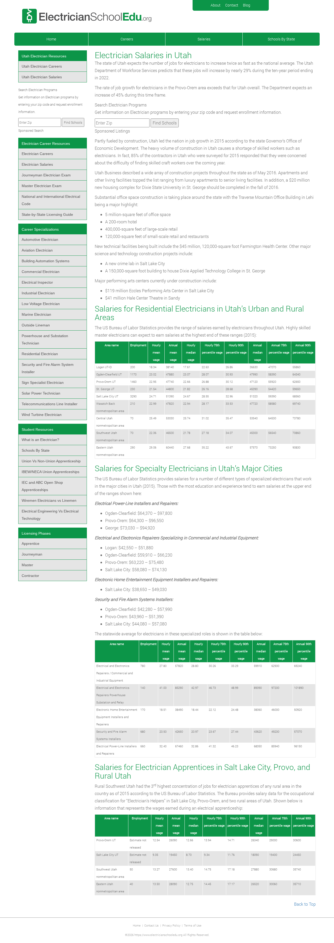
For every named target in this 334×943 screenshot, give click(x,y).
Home (51, 39)
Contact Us (151, 925)
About (215, 5)
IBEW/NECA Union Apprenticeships (50, 472)
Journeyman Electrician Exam (46, 175)
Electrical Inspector (37, 282)
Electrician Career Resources (46, 143)
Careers (127, 39)
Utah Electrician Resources (44, 56)
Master (27, 565)
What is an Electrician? (40, 440)
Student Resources (37, 429)
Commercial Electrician (40, 272)
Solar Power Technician (41, 393)
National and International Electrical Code (51, 200)
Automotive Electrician (40, 239)
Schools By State (281, 39)
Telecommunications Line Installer (49, 404)
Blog (246, 5)
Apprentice (30, 543)
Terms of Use (192, 925)
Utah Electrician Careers (42, 66)
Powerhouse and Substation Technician (45, 339)
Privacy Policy (171, 925)
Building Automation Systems (45, 261)
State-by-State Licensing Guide (47, 214)
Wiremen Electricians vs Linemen (49, 500)
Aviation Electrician (37, 250)
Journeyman (32, 554)
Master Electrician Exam (42, 186)
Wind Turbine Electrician (42, 415)
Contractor (30, 576)
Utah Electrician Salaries (42, 77)
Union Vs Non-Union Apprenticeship (51, 461)
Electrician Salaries (37, 164)
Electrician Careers (37, 154)
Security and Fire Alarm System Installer (48, 368)
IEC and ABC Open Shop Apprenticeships (42, 486)
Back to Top (305, 904)
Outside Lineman (36, 325)
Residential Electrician (40, 354)
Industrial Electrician (38, 293)
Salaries (204, 39)
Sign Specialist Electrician (43, 382)
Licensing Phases (36, 533)
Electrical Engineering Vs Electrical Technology (50, 515)
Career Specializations (40, 229)
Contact (231, 5)
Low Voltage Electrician (41, 304)
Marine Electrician (36, 314)
